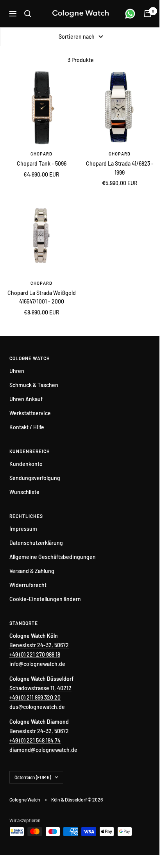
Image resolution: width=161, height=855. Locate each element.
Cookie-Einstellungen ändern (45, 599)
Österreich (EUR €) (32, 777)
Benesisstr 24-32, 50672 (39, 645)
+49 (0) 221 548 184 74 (35, 740)
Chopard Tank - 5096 (41, 163)
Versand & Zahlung (31, 571)
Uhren (16, 371)
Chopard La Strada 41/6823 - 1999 (120, 167)
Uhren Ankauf (26, 399)
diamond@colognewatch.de (43, 749)
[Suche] (27, 13)
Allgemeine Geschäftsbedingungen (52, 556)
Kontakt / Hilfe (26, 427)
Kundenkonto (26, 464)
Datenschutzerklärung (36, 542)
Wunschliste (24, 492)
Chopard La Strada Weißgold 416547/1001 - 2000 (41, 297)
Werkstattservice (30, 413)
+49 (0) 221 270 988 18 (34, 654)
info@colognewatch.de (37, 663)
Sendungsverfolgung (34, 478)
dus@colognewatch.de (37, 706)
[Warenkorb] (148, 13)
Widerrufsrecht (28, 585)
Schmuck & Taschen (33, 385)
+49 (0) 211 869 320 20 (35, 697)
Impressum (23, 528)
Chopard (41, 153)
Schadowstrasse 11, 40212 (40, 688)
